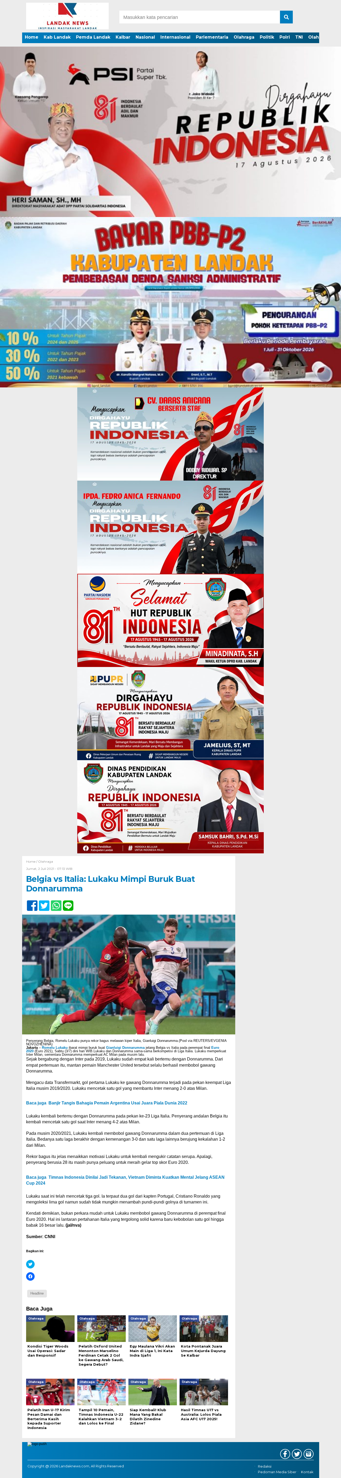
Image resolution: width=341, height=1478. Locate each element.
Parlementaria (212, 37)
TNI (299, 37)
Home (31, 37)
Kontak (307, 1472)
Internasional (175, 37)
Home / (32, 861)
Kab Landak (57, 37)
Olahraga (244, 37)
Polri (284, 37)
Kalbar (123, 37)
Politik (267, 37)
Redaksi (264, 1466)
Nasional (145, 37)
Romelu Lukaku (55, 1048)
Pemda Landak (93, 37)
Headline (37, 1293)
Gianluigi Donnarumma (125, 1048)
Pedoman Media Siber (277, 1472)
